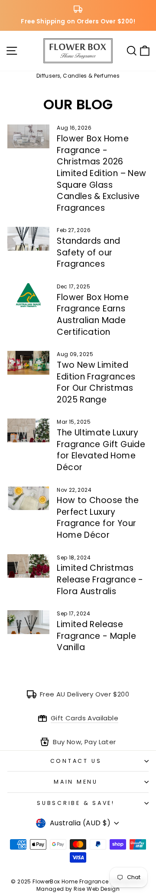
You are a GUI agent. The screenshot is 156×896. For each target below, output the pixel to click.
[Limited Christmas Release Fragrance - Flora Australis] (28, 566)
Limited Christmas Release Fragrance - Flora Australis (100, 579)
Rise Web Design (97, 889)
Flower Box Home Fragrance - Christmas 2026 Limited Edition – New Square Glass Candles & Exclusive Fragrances (101, 173)
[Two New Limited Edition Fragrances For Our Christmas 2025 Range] (28, 363)
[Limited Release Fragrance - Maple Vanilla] (28, 622)
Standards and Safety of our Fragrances (88, 252)
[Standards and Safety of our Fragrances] (28, 239)
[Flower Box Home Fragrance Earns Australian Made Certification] (28, 295)
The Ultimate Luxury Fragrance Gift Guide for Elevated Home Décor (101, 450)
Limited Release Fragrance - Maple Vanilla (96, 635)
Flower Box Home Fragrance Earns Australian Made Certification (93, 314)
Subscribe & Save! (76, 803)
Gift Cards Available (84, 718)
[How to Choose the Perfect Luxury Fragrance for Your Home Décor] (28, 498)
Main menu (76, 781)
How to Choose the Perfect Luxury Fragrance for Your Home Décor (98, 517)
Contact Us (76, 761)
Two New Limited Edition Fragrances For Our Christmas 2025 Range (96, 382)
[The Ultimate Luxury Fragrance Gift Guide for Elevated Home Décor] (28, 430)
